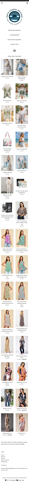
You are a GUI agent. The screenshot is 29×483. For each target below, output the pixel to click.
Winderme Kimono (7, 408)
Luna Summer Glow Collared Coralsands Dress (21, 303)
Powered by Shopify (23, 477)
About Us (3, 456)
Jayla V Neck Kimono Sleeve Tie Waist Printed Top (21, 222)
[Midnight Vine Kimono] (22, 398)
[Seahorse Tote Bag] (7, 163)
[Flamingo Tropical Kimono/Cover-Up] (22, 114)
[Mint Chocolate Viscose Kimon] (22, 345)
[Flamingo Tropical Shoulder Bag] (7, 139)
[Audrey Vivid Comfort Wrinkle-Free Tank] (7, 238)
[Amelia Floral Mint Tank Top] (7, 264)
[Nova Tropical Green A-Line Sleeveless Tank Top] (22, 238)
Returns (3, 458)
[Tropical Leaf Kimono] (22, 91)
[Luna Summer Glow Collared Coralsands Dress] (22, 291)
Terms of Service (5, 460)
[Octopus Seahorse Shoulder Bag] (22, 67)
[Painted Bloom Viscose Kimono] (7, 371)
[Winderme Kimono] (7, 398)
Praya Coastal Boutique (14, 477)
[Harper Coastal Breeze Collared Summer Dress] (7, 319)
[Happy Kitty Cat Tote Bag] (7, 67)
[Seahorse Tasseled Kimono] (7, 185)
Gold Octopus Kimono (7, 123)
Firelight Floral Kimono (22, 382)
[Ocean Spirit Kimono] (22, 162)
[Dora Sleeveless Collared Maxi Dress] (7, 344)
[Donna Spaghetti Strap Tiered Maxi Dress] (22, 318)
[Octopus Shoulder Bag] (22, 139)
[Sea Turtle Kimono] (7, 91)
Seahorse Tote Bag (7, 172)
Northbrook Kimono (7, 433)
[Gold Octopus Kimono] (7, 113)
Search (2, 455)
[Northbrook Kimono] (7, 422)
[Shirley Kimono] (22, 422)
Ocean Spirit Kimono (22, 170)
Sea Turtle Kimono (7, 100)
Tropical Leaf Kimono (22, 100)
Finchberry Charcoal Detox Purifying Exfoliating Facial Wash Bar (7, 216)
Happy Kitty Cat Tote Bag (7, 76)
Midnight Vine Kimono (22, 408)
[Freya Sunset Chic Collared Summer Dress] (7, 291)
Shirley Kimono (21, 433)
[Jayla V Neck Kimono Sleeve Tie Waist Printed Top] (22, 210)
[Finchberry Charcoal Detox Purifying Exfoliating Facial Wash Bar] (7, 207)
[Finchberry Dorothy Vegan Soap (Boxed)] (22, 183)
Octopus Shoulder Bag (22, 149)
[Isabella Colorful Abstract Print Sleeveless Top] (22, 264)
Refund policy (4, 461)
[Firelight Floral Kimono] (22, 371)
